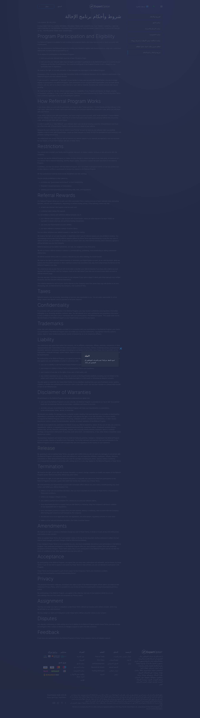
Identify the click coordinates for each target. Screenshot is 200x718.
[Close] (120, 349)
